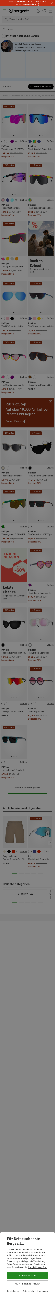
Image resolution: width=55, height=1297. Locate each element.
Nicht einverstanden (27, 1283)
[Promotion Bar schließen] (52, 3)
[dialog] (27, 1264)
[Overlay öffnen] (38, 4)
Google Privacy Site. (37, 1267)
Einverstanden (27, 1275)
